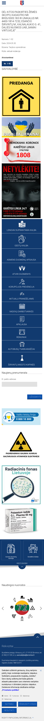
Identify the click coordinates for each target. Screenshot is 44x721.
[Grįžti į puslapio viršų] (37, 637)
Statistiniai (26, 696)
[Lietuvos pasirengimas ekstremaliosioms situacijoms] (22, 608)
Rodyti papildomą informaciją (16, 718)
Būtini (6, 696)
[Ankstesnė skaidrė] (2, 608)
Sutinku (9, 704)
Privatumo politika (10, 690)
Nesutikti (9, 710)
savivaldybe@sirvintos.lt (25, 655)
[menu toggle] (3, 2)
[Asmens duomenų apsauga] (11, 550)
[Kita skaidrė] (40, 608)
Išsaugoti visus (27, 704)
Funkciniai (15, 696)
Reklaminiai (8, 699)
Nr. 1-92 (7, 64)
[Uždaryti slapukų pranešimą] (41, 671)
